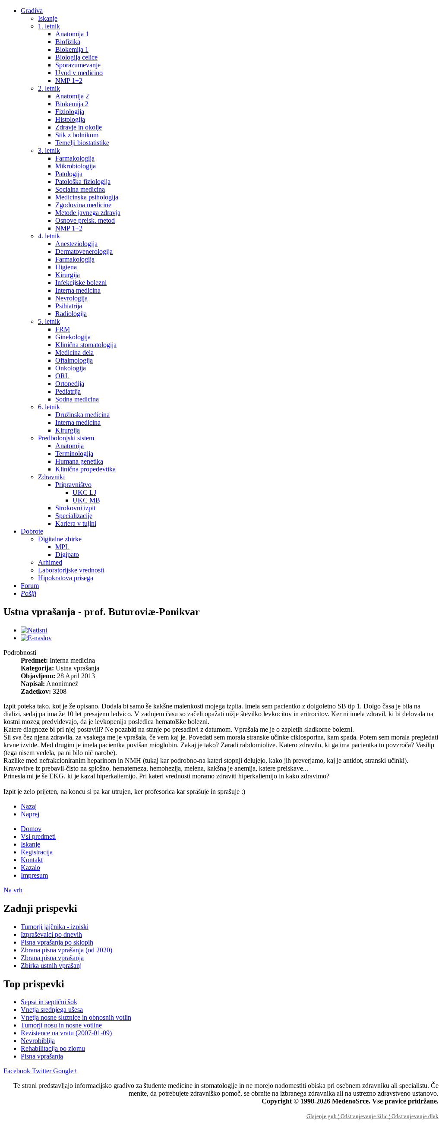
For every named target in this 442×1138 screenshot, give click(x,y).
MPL (62, 546)
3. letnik (49, 150)
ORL (62, 375)
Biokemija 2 (71, 103)
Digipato (67, 554)
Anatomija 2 (72, 96)
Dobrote (32, 531)
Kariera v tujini (75, 523)
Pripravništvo (73, 484)
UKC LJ (84, 492)
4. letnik (49, 236)
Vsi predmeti (38, 836)
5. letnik (49, 321)
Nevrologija (71, 298)
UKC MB (86, 500)
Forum (30, 585)
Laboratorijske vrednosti (71, 570)
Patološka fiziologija (82, 181)
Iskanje (47, 18)
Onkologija (70, 368)
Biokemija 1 (71, 49)
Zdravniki (51, 476)
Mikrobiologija (75, 166)
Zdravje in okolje (78, 127)
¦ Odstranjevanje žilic (363, 1116)
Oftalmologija (74, 360)
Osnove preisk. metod (85, 220)
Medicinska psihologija (86, 197)
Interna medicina (78, 290)
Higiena (66, 267)
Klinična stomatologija (86, 344)
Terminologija (74, 453)
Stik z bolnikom (76, 135)
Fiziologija (69, 111)
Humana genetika (79, 461)
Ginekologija (73, 337)
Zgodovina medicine (83, 205)
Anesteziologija (76, 243)
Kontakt (32, 859)
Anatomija (69, 445)
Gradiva (32, 10)
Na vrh (12, 890)
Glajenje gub (322, 1116)
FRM (62, 329)
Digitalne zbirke (60, 539)
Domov (31, 828)
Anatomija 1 (72, 34)
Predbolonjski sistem (66, 438)
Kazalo (30, 867)
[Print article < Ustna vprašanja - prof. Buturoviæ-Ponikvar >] (34, 630)
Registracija (37, 852)
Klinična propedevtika (85, 469)
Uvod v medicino (79, 72)
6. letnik (49, 407)
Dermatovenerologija (84, 251)
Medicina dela (74, 352)
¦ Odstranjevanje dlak (414, 1116)
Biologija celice (76, 57)
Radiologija (71, 313)
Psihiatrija (68, 306)
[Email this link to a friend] (36, 638)
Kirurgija (67, 274)
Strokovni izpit (75, 508)
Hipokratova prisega (65, 578)
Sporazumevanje (78, 65)
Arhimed (50, 562)
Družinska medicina (82, 414)
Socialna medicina (80, 189)
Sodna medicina (77, 399)
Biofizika (67, 41)
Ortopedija (69, 383)
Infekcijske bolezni (81, 282)
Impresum (34, 875)
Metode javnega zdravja (87, 212)
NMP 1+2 (68, 80)
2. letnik (49, 88)
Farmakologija (75, 158)
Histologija (70, 119)
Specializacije (73, 515)
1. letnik (49, 26)
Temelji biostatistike (82, 142)
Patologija (68, 173)
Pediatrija (68, 391)
